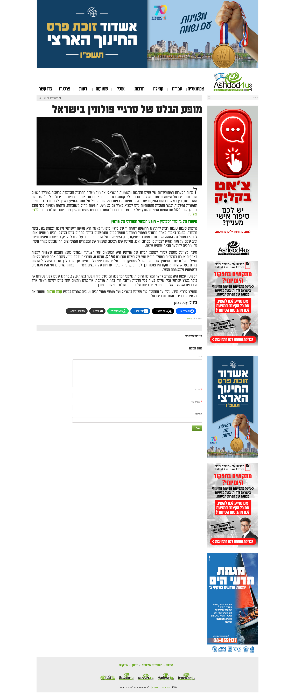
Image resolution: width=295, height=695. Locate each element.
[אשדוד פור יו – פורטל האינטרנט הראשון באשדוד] (236, 81)
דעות (83, 89)
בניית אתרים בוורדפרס (162, 687)
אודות (169, 665)
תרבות (139, 89)
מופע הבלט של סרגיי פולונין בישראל (127, 110)
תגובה (200, 357)
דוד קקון (189, 319)
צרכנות (64, 89)
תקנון (135, 665)
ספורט (177, 89)
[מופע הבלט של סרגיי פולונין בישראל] (119, 182)
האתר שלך (198, 414)
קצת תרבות (54, 292)
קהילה (158, 89)
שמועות (102, 89)
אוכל (121, 89)
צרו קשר (45, 89)
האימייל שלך (195, 402)
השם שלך (196, 390)
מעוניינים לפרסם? (152, 665)
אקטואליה (196, 89)
